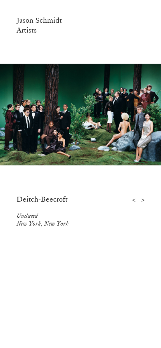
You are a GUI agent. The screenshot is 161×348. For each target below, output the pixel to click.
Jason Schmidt (39, 20)
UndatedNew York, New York (43, 219)
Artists (27, 30)
